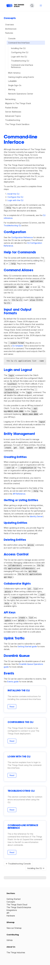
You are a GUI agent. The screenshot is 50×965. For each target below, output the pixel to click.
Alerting (11, 89)
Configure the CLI (15, 197)
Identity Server (36, 516)
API (8, 913)
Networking (10, 99)
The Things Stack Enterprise (19, 907)
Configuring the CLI (19, 52)
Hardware (11, 916)
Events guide (13, 681)
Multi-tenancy (14, 73)
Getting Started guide (27, 646)
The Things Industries (16, 952)
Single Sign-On (14, 85)
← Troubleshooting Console (18, 864)
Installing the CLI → (35, 868)
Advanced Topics (13, 116)
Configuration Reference (22, 237)
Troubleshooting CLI (20, 61)
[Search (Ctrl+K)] (32, 5)
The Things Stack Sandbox (17, 124)
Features (9, 33)
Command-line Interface (19, 43)
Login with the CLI (19, 56)
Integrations (12, 910)
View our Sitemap (14, 928)
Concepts (11, 902)
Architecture (10, 29)
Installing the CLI (18, 48)
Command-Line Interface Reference (22, 66)
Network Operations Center (20, 94)
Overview (9, 24)
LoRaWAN (12, 81)
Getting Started (13, 899)
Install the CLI (13, 194)
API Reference (19, 494)
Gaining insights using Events (21, 77)
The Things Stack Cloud (17, 904)
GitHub (10, 940)
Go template (17, 346)
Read (12, 706)
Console (11, 38)
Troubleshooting (12, 120)
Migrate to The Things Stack (18, 103)
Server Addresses (13, 112)
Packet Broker (11, 107)
